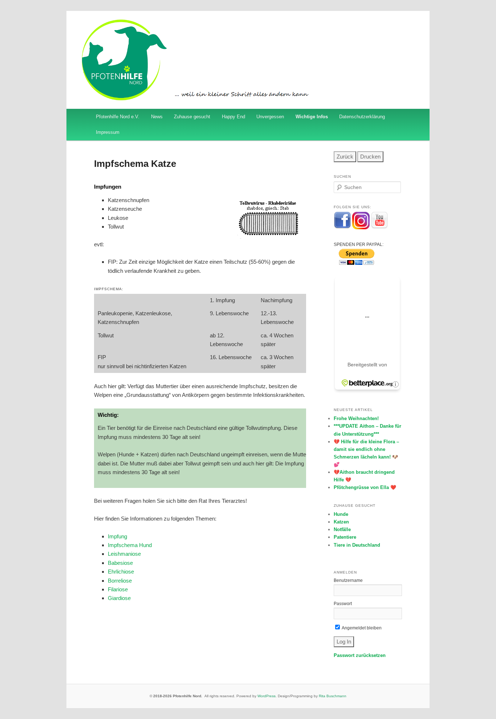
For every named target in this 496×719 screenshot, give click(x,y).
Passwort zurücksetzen (360, 655)
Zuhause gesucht (192, 116)
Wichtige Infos (312, 116)
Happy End (233, 116)
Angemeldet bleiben (361, 627)
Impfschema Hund (130, 545)
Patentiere (345, 537)
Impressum (107, 132)
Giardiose (119, 598)
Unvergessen (270, 116)
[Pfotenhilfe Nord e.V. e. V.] (379, 227)
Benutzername (348, 580)
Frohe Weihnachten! (356, 418)
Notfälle (342, 529)
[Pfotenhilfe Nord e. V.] (361, 227)
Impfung (117, 536)
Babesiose (120, 563)
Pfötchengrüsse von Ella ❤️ (365, 487)
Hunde (341, 514)
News (157, 116)
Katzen (341, 522)
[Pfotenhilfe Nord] (342, 227)
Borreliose (120, 581)
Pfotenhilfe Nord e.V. (117, 116)
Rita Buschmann (332, 696)
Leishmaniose (124, 554)
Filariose (118, 589)
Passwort (343, 603)
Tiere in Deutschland (357, 545)
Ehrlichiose (121, 571)
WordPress (266, 696)
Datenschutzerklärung (362, 116)
